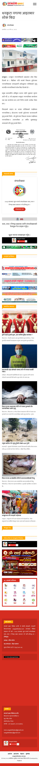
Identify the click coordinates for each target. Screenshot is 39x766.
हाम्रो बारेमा (16, 754)
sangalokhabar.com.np (18, 756)
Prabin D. (19, 761)
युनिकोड (28, 754)
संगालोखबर (10, 25)
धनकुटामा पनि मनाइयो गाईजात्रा (11, 515)
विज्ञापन (22, 754)
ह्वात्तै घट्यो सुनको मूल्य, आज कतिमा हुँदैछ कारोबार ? (17, 335)
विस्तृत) (6, 637)
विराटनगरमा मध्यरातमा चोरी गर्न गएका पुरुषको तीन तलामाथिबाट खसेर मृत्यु (17, 407)
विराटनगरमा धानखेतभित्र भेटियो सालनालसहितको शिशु (18, 478)
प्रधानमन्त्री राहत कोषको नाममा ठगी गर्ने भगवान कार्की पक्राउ (18, 370)
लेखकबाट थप (19, 209)
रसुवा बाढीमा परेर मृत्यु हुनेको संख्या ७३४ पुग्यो (15, 443)
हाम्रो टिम (10, 754)
